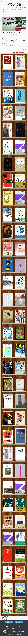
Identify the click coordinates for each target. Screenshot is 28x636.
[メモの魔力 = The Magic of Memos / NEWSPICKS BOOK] (7, 521)
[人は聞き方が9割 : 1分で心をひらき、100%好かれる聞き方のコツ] (8, 147)
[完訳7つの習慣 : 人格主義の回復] (7, 130)
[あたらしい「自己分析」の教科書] (8, 436)
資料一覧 (21, 9)
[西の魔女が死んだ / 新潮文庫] (8, 198)
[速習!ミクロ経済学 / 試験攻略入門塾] (20, 572)
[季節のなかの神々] (20, 164)
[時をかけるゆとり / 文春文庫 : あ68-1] (8, 282)
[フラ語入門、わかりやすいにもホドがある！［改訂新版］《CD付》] (7, 589)
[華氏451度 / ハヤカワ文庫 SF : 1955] (8, 164)
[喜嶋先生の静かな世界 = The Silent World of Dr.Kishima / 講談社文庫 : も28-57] (20, 385)
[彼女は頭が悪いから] (20, 333)
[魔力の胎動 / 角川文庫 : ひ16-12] (20, 367)
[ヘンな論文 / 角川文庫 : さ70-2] (20, 282)
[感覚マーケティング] (7, 555)
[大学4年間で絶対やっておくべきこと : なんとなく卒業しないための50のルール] (20, 316)
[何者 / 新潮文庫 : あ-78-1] (8, 504)
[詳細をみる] (24, 41)
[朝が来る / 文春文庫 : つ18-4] (20, 299)
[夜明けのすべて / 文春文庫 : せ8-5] (8, 265)
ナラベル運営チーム (19, 631)
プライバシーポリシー (9, 628)
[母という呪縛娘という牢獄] (20, 470)
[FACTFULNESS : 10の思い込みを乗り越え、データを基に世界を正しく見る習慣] (20, 181)
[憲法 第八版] (20, 248)
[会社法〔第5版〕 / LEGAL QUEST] (20, 521)
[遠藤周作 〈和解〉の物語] (20, 538)
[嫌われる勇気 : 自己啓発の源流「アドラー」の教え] (8, 79)
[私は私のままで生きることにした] (20, 265)
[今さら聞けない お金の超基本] (8, 606)
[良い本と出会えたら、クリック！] (18, 49)
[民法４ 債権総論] (8, 538)
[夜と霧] (8, 470)
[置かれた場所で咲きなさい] (7, 350)
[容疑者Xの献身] (20, 130)
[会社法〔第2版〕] (20, 487)
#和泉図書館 (4, 43)
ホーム (6, 9)
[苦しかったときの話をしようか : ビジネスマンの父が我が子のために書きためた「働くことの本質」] (8, 96)
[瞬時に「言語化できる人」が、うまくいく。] (20, 113)
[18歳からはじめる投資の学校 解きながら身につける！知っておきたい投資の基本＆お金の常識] (20, 606)
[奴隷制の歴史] (20, 435)
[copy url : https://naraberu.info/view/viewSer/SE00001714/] (25, 49)
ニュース (13, 626)
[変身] (20, 401)
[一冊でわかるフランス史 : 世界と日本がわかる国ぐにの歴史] (7, 214)
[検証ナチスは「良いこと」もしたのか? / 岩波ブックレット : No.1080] (8, 487)
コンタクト (21, 628)
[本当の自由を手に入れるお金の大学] (8, 113)
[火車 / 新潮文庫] (8, 418)
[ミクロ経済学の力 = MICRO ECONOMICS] (20, 96)
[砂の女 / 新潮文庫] (8, 316)
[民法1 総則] (20, 147)
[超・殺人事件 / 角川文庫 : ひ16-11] (20, 350)
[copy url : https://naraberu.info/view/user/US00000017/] (25, 7)
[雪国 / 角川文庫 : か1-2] (8, 299)
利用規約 (21, 626)
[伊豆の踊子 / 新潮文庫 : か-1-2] (20, 418)
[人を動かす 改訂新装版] (20, 504)
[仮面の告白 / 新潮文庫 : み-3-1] (8, 367)
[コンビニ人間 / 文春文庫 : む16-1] (20, 62)
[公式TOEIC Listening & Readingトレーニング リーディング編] (8, 572)
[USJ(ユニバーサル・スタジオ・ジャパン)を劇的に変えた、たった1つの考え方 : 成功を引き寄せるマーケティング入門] (20, 589)
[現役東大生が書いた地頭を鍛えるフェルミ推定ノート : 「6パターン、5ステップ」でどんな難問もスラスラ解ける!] (8, 401)
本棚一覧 (13, 9)
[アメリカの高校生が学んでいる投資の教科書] (7, 248)
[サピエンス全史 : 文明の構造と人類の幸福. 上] (7, 231)
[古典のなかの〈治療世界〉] (20, 555)
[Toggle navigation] (25, 1)
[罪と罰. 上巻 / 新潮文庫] (8, 181)
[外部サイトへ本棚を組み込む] (22, 7)
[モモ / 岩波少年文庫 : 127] (20, 79)
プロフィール (7, 12)
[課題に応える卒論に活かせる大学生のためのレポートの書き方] (20, 214)
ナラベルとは (5, 626)
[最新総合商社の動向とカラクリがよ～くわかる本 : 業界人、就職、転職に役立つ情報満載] (8, 333)
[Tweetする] (24, 7)
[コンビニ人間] (8, 453)
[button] (16, 7)
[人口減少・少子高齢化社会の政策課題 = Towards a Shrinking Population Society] (20, 231)
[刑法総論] (20, 198)
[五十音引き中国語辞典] (8, 62)
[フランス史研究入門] (20, 453)
